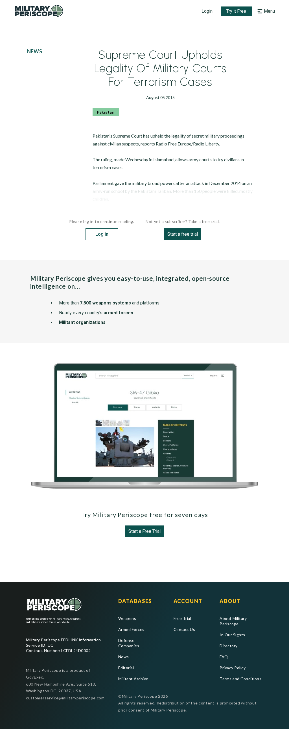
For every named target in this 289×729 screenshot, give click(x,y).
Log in (101, 234)
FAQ (224, 656)
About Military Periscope (233, 621)
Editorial (126, 667)
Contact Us (184, 629)
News (123, 656)
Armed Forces (131, 629)
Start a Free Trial (144, 531)
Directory (228, 645)
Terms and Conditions (240, 678)
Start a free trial (182, 234)
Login (207, 11)
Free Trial (182, 618)
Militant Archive (133, 678)
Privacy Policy (233, 667)
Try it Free (236, 11)
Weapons (127, 618)
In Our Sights (232, 634)
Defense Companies (128, 643)
